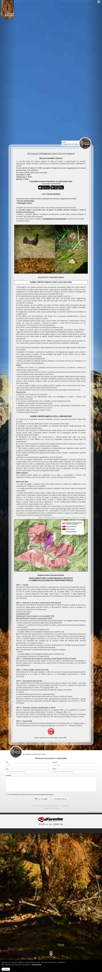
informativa (36, 965)
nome (7, 762)
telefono (54, 768)
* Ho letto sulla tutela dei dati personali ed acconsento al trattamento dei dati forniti (30, 794)
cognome (54, 762)
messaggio (8, 775)
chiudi (6, 969)
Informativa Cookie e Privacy (51, 808)
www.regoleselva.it (23, 665)
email (7, 768)
